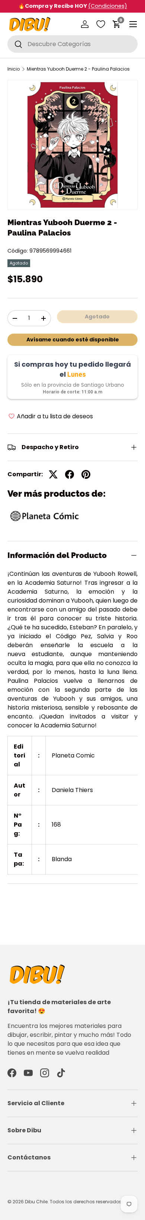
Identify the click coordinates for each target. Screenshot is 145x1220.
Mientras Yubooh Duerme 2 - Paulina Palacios (78, 69)
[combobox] (72, 44)
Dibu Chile (36, 1201)
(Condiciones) (107, 6)
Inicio (13, 69)
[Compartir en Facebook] (69, 474)
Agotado (97, 316)
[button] (117, 24)
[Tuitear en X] (53, 474)
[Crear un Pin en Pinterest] (86, 474)
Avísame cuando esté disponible (72, 339)
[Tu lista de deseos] (101, 24)
